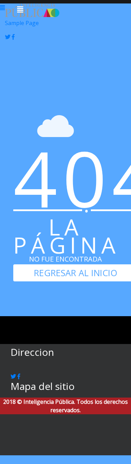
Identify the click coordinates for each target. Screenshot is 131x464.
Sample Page (22, 23)
